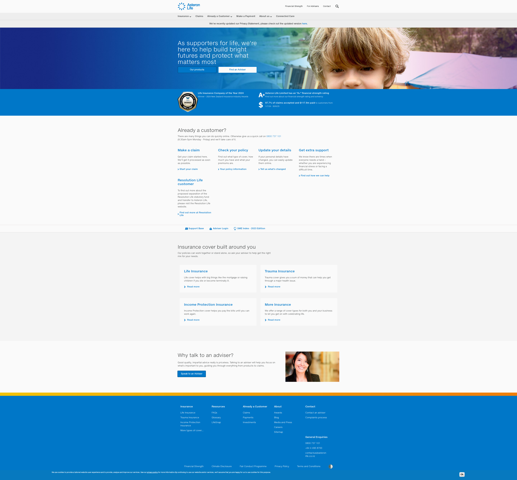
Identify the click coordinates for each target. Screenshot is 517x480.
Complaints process (316, 418)
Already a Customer (255, 406)
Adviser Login (220, 229)
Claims (199, 16)
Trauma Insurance (280, 271)
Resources (218, 406)
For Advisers (313, 6)
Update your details (274, 150)
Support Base (196, 229)
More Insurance (278, 304)
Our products (197, 70)
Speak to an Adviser (191, 374)
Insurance (186, 406)
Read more (193, 287)
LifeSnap (216, 422)
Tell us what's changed (273, 169)
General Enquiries (316, 437)
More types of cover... (192, 431)
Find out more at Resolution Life (195, 214)
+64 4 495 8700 (313, 448)
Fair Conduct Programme (253, 466)
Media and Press (283, 422)
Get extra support (314, 150)
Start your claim (189, 169)
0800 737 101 (273, 136)
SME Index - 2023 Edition (251, 229)
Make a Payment (245, 16)
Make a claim (189, 150)
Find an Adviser (237, 70)
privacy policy (152, 472)
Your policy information (233, 169)
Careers (278, 427)
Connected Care (285, 16)
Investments (249, 422)
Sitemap (278, 432)
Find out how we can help (315, 176)
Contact (327, 6)
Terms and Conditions (308, 466)
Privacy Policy (282, 466)
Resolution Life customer (190, 182)
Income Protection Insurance (208, 304)
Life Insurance (196, 271)
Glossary (216, 418)
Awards (278, 413)
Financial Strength (294, 6)
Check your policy (233, 150)
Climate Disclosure (222, 466)
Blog (276, 418)
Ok (462, 474)
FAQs (214, 413)
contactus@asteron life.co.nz (315, 454)
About (278, 406)
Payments (248, 418)
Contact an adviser (315, 413)
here (304, 24)
